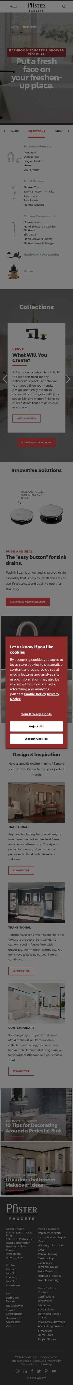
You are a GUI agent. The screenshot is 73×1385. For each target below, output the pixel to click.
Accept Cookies (36, 738)
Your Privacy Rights (36, 714)
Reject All (36, 726)
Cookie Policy (35, 694)
